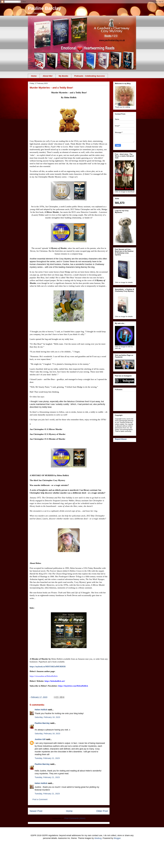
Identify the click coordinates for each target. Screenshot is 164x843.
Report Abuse (121, 439)
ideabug (98, 838)
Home (34, 76)
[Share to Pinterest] (63, 697)
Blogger (117, 838)
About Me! (48, 76)
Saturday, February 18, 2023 (47, 717)
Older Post (102, 811)
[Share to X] (59, 697)
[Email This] (55, 697)
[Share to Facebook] (61, 697)
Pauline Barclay (44, 8)
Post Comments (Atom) (74, 818)
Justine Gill (40, 739)
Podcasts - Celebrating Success (89, 76)
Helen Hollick (41, 710)
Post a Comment (39, 799)
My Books (63, 76)
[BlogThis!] (57, 697)
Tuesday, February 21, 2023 (47, 758)
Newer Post (36, 811)
